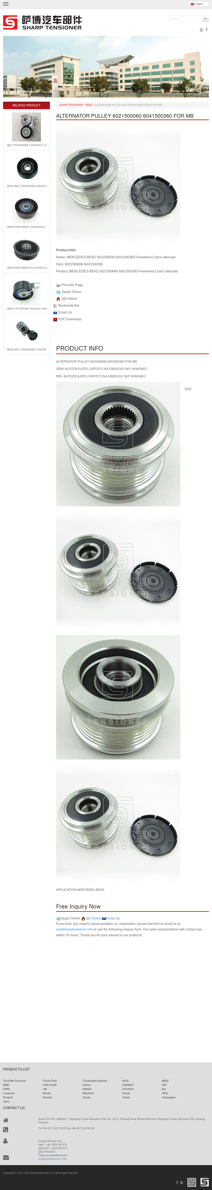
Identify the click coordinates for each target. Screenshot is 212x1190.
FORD (6, 1089)
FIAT (164, 1085)
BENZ (165, 1080)
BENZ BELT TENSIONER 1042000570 (28, 349)
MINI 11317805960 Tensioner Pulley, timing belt (28, 308)
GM (45, 1089)
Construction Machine (95, 1080)
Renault (47, 1097)
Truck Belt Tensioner (14, 1080)
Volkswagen (169, 1097)
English (198, 4)
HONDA (87, 1089)
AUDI (125, 1080)
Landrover (9, 1093)
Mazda (47, 1093)
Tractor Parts (50, 1080)
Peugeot (8, 1097)
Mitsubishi (88, 1093)
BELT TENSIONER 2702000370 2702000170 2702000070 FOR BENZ (28, 145)
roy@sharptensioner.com (74, 929)
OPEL (165, 1093)
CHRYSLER (50, 1085)
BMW (6, 1085)
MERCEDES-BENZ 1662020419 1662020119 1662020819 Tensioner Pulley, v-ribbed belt (28, 227)
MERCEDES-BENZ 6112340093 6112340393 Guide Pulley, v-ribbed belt (28, 267)
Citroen (87, 1085)
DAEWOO (128, 1085)
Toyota (126, 1097)
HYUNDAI (128, 1089)
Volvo (6, 1101)
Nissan (126, 1093)
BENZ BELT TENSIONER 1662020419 (28, 186)
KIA (164, 1089)
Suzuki (86, 1097)
